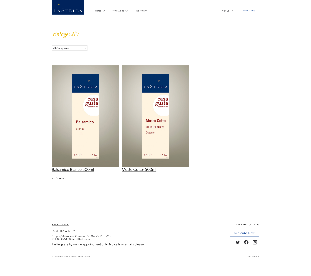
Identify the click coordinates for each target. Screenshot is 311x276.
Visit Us (225, 11)
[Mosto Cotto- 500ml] (155, 166)
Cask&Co (255, 256)
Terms (80, 256)
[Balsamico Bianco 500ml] (85, 166)
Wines (98, 11)
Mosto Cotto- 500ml (139, 170)
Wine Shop (249, 11)
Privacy (87, 256)
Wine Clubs (118, 11)
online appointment (87, 244)
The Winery (141, 11)
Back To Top (60, 224)
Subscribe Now (244, 233)
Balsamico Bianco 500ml (73, 170)
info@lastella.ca (81, 238)
